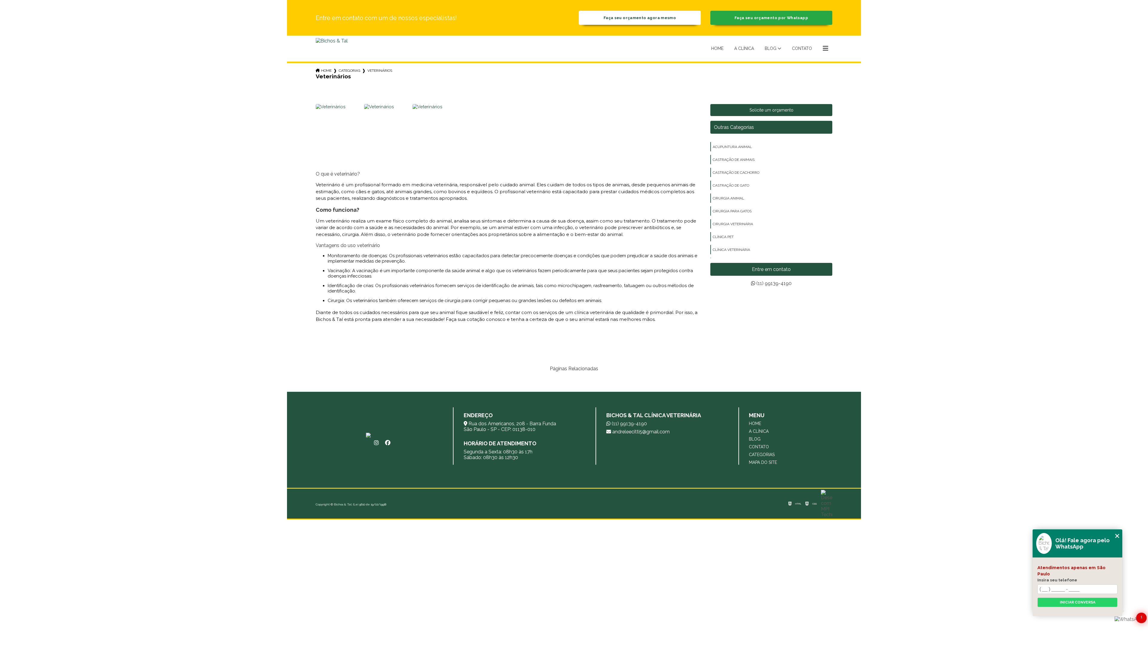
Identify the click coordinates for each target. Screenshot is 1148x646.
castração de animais (734, 160)
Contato (802, 48)
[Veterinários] (339, 127)
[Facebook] (387, 442)
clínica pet (723, 237)
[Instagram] (376, 442)
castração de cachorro (736, 172)
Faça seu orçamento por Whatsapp (771, 18)
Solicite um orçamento (771, 110)
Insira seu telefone (1057, 580)
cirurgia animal (728, 198)
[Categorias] (825, 49)
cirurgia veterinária (733, 224)
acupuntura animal (732, 147)
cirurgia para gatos (732, 211)
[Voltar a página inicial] (332, 48)
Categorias (349, 70)
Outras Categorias (734, 127)
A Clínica (744, 48)
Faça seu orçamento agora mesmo (640, 18)
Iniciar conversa (1077, 602)
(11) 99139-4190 (773, 283)
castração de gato (731, 185)
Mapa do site (763, 462)
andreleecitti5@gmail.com (640, 432)
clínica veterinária (731, 250)
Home (717, 48)
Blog (770, 48)
